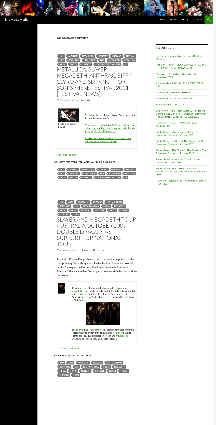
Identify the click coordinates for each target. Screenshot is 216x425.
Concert (103, 56)
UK (126, 64)
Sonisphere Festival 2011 (108, 64)
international (85, 162)
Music (62, 64)
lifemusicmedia (91, 206)
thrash (124, 210)
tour (76, 214)
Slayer (73, 64)
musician (85, 210)
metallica (129, 60)
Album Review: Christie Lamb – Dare (175, 98)
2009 (62, 202)
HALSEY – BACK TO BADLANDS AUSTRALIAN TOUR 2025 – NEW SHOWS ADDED (181, 66)
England (117, 56)
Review (173, 19)
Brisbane (97, 202)
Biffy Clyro (88, 56)
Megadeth (114, 60)
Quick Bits (109, 162)
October (99, 210)
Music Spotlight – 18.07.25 (170, 104)
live (102, 60)
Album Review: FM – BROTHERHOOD (176, 92)
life (76, 206)
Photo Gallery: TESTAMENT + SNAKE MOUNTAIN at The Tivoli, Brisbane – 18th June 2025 (181, 171)
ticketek (64, 214)
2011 (62, 56)
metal (63, 210)
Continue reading (68, 154)
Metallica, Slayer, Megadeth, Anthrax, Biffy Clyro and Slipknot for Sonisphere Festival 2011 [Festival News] (94, 81)
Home (162, 19)
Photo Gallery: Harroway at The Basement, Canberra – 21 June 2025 (178, 161)
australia (83, 202)
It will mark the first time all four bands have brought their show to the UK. (108, 140)
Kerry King (74, 60)
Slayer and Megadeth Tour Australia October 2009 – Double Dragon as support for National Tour (96, 231)
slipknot (86, 64)
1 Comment (102, 250)
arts (70, 202)
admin (86, 100)
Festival (130, 56)
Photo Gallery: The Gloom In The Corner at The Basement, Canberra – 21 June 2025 (181, 152)
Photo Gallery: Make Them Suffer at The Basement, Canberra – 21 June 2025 (177, 133)
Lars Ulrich (90, 60)
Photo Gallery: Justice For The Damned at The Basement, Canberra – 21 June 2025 (180, 142)
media (106, 206)
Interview (197, 19)
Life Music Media (16, 19)
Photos (184, 19)
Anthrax (72, 56)
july (62, 60)
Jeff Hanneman (114, 202)
